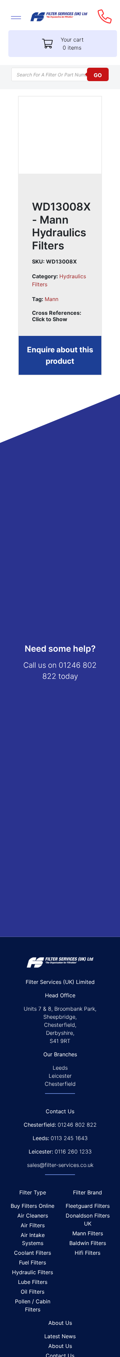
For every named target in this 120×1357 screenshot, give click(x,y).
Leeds (60, 1067)
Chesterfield (60, 1083)
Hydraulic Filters (32, 1272)
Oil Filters (32, 1291)
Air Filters (33, 1225)
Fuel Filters (32, 1262)
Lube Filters (32, 1282)
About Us (60, 1346)
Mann (51, 299)
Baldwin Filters (87, 1243)
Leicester (60, 1075)
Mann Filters (87, 1233)
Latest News (60, 1336)
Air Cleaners (32, 1215)
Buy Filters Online (32, 1205)
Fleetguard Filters (88, 1205)
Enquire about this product (60, 355)
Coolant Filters (32, 1252)
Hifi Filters (87, 1252)
